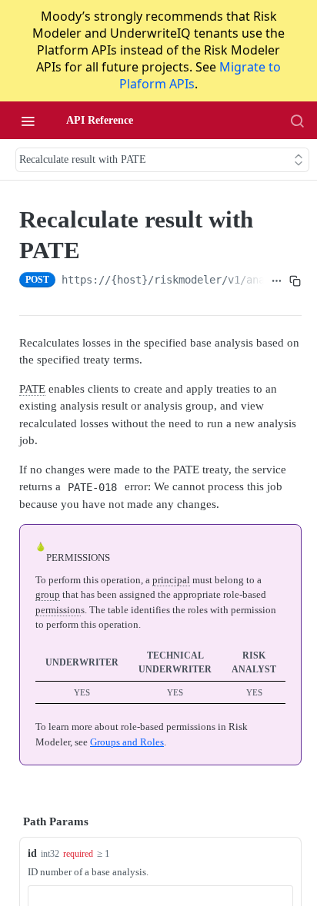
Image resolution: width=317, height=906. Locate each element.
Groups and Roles (127, 742)
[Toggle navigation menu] (27, 120)
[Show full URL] (276, 281)
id (32, 853)
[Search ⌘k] (297, 120)
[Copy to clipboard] (295, 281)
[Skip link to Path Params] (8, 822)
